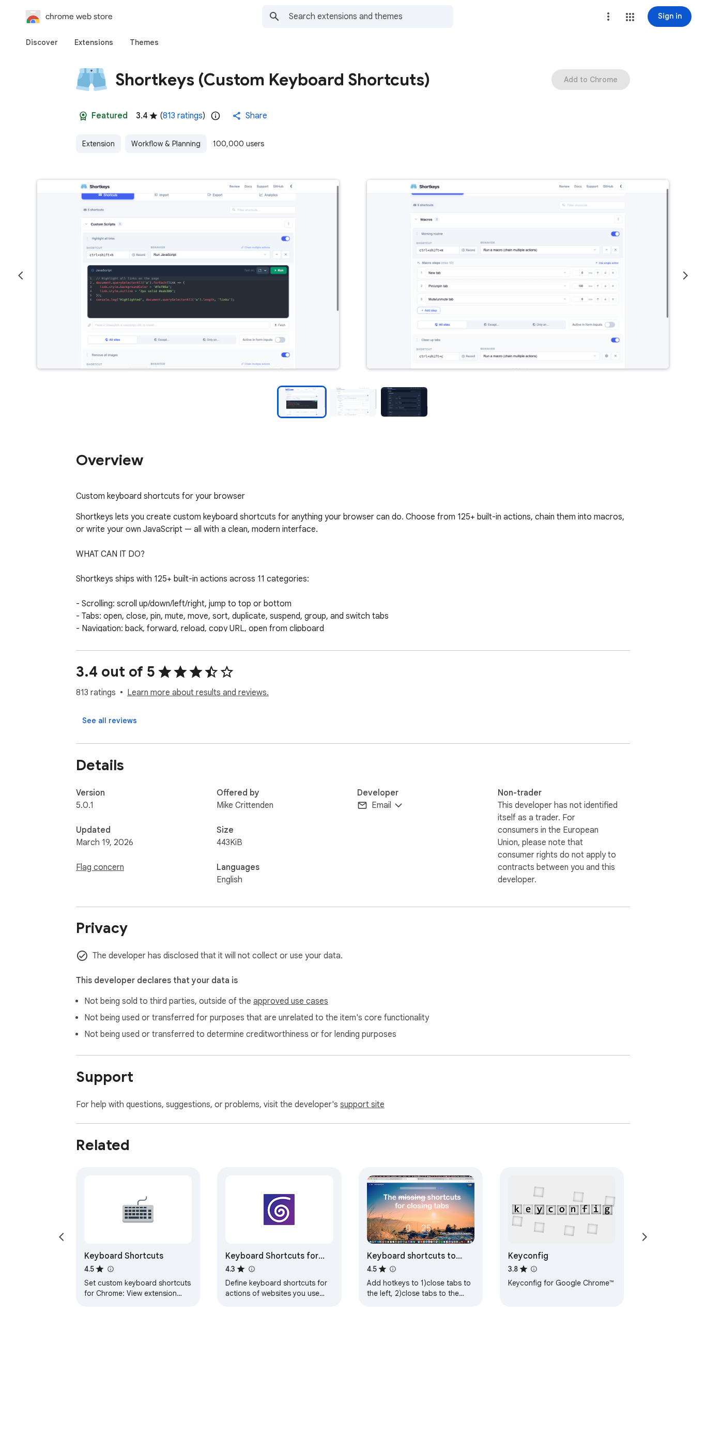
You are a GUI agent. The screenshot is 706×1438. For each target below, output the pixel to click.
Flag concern (100, 867)
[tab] (42, 42)
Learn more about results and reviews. (198, 692)
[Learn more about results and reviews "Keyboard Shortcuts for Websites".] (251, 1269)
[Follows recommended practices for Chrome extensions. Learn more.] (83, 115)
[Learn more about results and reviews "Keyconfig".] (533, 1269)
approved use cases (290, 1001)
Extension (98, 143)
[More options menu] (608, 16)
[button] (630, 17)
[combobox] (371, 16)
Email (381, 805)
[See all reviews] (109, 720)
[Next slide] (685, 275)
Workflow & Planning (166, 143)
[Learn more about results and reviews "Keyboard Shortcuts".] (110, 1269)
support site (362, 1104)
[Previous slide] (20, 275)
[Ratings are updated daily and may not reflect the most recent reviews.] (215, 115)
